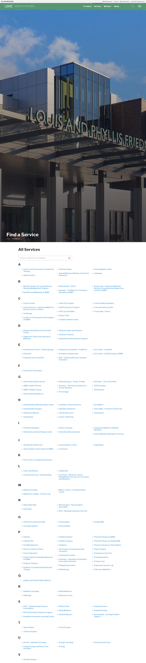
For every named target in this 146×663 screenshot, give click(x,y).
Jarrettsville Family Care (33, 445)
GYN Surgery (99, 390)
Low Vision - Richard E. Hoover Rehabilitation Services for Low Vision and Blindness (74, 477)
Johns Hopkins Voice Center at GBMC (38, 449)
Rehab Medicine (65, 591)
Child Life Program (66, 303)
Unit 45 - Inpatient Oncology (34, 642)
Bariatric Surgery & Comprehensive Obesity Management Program (37, 287)
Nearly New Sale (29, 505)
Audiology (98, 273)
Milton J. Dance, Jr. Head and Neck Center (72, 491)
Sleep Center (64, 606)
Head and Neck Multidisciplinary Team (38, 405)
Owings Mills (99, 522)
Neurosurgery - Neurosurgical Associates (70, 506)
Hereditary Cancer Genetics (70, 405)
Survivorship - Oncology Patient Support (106, 615)
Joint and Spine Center (68, 445)
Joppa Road (98, 445)
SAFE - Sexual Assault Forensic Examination (35, 607)
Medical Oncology (30, 490)
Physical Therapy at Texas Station (107, 545)
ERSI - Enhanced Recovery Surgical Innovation (72, 359)
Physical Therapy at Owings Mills (107, 541)
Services (97, 6)
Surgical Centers (100, 606)
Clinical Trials (64, 315)
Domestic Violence (66, 335)
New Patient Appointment (138, 1)
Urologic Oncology (66, 642)
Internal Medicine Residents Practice (109, 434)
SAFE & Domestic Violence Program (37, 612)
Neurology (27, 509)
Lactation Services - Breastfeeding (37, 475)
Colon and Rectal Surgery (104, 303)
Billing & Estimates (107, 1)
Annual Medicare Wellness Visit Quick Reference (74, 274)
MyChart (107, 6)
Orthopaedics (64, 522)
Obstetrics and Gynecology (34, 522)
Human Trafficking (66, 417)
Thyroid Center (65, 627)
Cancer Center (29, 303)
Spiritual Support (65, 614)
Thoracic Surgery (30, 631)
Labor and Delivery (30, 471)
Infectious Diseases (31, 428)
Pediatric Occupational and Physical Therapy (37, 568)
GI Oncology (63, 392)
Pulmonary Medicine (102, 569)
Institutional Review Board (69, 432)
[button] (140, 6)
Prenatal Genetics (101, 557)
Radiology (27, 595)
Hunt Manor (99, 405)
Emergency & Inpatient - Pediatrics (73, 350)
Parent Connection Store (33, 549)
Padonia (26, 537)
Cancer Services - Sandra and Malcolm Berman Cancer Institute (38, 308)
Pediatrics (63, 545)
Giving (116, 6)
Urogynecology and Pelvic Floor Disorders (36, 647)
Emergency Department (68, 354)
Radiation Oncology (31, 591)
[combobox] (45, 258)
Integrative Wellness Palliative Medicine (106, 429)
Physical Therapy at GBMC (104, 537)
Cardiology (27, 313)
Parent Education (30, 553)
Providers (87, 6)
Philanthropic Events (67, 565)
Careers (116, 1)
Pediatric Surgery (66, 541)
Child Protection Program (69, 307)
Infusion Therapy (65, 428)
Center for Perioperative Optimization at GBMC (38, 319)
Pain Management (30, 545)
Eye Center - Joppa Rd (103, 350)
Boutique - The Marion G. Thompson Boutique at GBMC (73, 291)
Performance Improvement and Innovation (71, 550)
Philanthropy (64, 569)
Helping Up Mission (31, 413)
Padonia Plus (28, 541)
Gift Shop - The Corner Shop (105, 382)
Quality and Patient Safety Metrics (37, 580)
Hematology (28, 417)
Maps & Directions (124, 1)
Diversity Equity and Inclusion (70, 330)
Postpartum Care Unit (103, 553)
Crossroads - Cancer (102, 311)
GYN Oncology (100, 386)
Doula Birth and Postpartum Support (73, 339)
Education (27, 354)
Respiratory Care (65, 595)
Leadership (63, 471)
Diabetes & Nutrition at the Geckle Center (37, 331)
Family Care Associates (32, 371)
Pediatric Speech (65, 537)
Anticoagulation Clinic (103, 269)
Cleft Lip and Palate (67, 311)
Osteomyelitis (64, 526)
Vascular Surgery (30, 659)
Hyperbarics (99, 413)
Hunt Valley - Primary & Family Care (108, 409)
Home (8, 238)
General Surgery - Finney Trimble (72, 382)
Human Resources (66, 413)
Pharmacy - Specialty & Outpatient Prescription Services (73, 560)
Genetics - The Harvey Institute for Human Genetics (73, 387)
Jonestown (63, 449)
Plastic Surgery (100, 549)
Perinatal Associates (67, 555)
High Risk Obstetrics (67, 409)
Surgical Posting (100, 610)
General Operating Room (33, 394)
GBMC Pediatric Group (32, 390)
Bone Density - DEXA (67, 286)
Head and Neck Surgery (32, 409)
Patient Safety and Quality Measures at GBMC (38, 558)
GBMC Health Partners (32, 386)
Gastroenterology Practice (34, 382)
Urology (62, 646)
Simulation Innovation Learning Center (38, 616)
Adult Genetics (29, 275)
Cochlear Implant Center (69, 320)
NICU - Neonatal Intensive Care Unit (73, 511)
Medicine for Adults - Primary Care (37, 494)
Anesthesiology (65, 269)
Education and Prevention (33, 358)
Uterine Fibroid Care (102, 642)
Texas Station (28, 627)
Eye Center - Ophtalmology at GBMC (108, 354)
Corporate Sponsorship (103, 307)
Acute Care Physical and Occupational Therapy (38, 270)
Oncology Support (30, 526)
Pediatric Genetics (30, 563)
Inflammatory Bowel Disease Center (37, 432)
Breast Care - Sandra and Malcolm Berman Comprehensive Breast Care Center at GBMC (109, 288)
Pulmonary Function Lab (103, 565)
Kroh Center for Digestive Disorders (37, 460)
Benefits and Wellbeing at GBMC (36, 292)
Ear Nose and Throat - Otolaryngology (38, 350)
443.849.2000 (8, 1)
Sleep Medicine (65, 610)
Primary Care (99, 561)
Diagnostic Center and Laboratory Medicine (37, 338)
